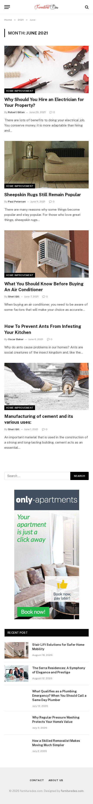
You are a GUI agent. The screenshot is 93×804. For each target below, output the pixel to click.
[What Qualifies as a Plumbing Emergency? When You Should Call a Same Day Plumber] (16, 697)
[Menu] (7, 7)
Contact (37, 780)
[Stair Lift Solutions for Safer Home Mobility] (16, 650)
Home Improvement (19, 91)
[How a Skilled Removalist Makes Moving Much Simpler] (16, 746)
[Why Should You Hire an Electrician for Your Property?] (46, 69)
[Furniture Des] (46, 7)
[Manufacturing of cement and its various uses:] (46, 386)
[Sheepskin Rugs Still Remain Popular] (46, 164)
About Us (55, 780)
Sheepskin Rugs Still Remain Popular (42, 194)
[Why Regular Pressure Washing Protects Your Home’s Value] (16, 723)
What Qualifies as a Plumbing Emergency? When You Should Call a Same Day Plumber (59, 696)
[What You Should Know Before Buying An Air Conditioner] (46, 254)
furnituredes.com (72, 791)
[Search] (86, 7)
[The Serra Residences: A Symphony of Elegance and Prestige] (16, 673)
